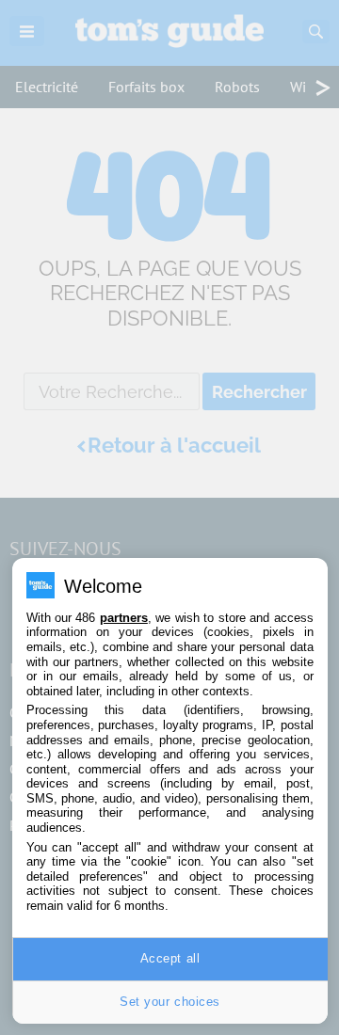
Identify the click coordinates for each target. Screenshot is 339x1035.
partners (124, 618)
